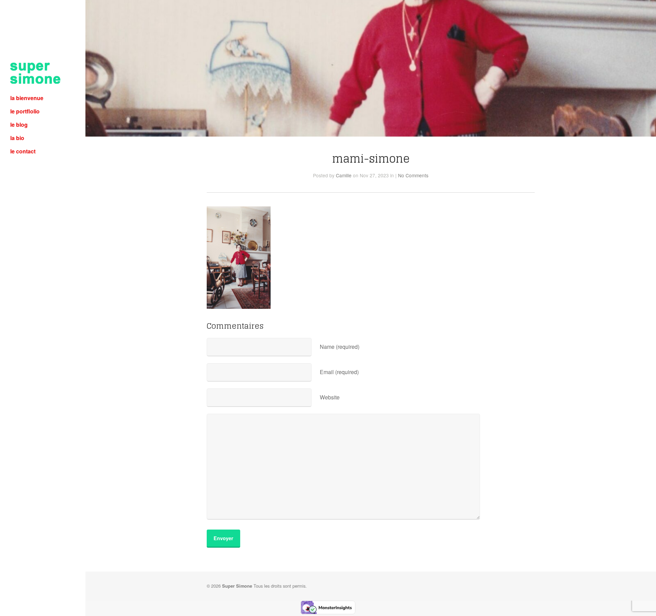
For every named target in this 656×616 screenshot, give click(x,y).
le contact (23, 151)
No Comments (413, 175)
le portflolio (25, 111)
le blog (19, 124)
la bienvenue (26, 98)
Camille (344, 175)
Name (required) (339, 347)
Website (330, 397)
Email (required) (339, 372)
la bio (17, 138)
